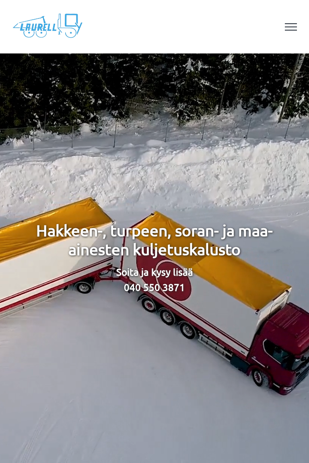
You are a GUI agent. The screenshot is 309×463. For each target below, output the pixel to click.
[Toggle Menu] (290, 27)
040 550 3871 (154, 287)
